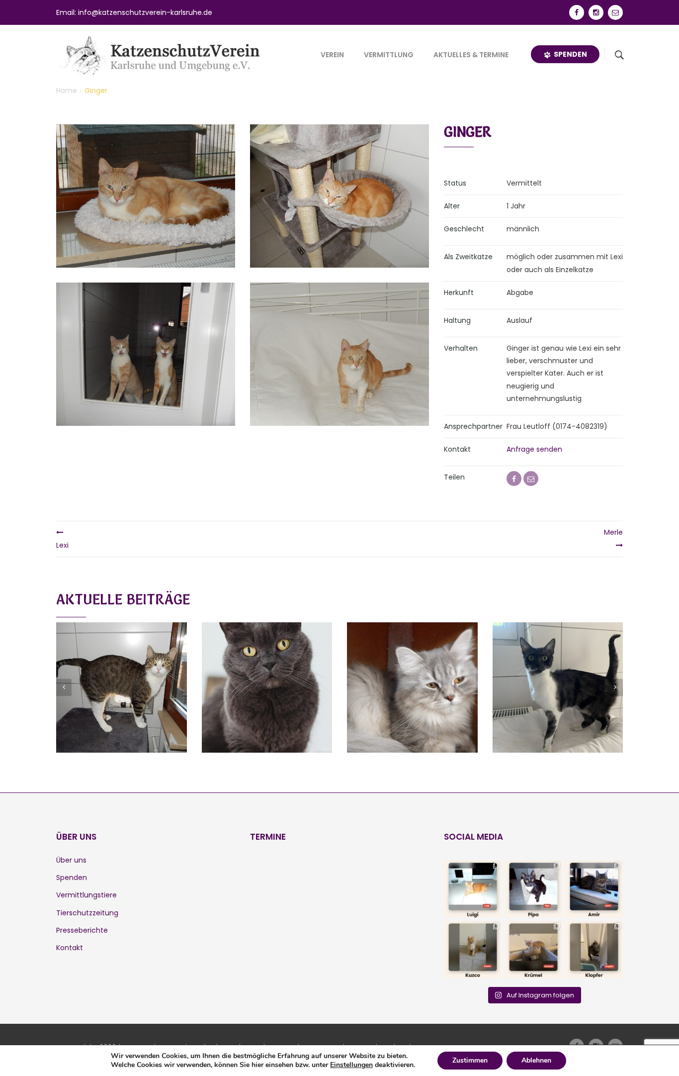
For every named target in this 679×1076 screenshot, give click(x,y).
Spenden (569, 54)
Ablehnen (536, 1060)
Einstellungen (351, 1065)
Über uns (71, 860)
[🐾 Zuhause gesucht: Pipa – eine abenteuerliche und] (533, 889)
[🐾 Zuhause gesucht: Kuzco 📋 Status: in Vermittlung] (473, 949)
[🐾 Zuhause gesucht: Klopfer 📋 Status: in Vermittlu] (594, 949)
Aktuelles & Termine (471, 55)
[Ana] (557, 676)
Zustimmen (470, 1060)
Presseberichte (82, 930)
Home (66, 91)
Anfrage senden (534, 449)
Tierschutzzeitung (87, 913)
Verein (332, 55)
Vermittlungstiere (86, 895)
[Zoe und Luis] (267, 676)
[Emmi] (412, 676)
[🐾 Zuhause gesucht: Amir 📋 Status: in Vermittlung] (594, 889)
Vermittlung (389, 55)
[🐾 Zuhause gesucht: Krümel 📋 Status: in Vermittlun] (533, 949)
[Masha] (121, 676)
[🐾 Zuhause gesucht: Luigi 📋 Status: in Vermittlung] (473, 889)
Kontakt (69, 948)
